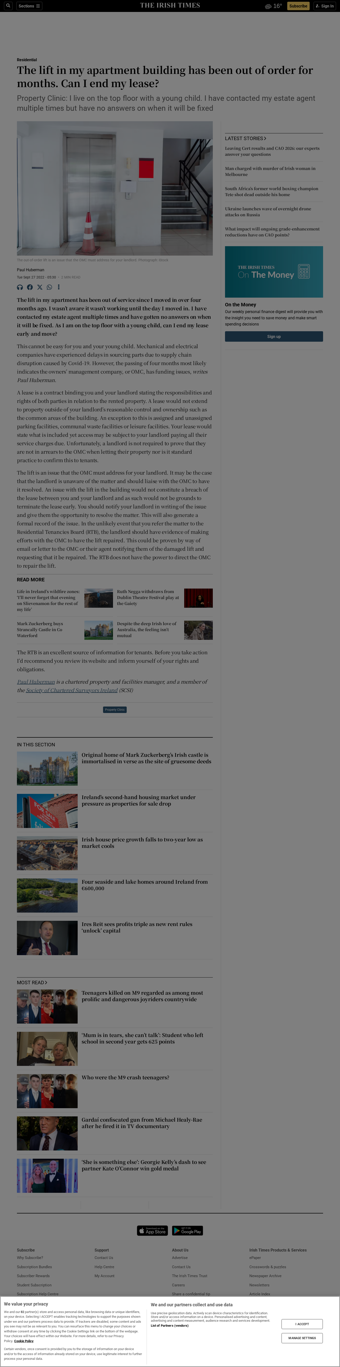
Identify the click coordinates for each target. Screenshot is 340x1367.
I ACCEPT (302, 1324)
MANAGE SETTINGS (302, 1338)
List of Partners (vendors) (170, 1325)
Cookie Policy (24, 1341)
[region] (170, 1331)
